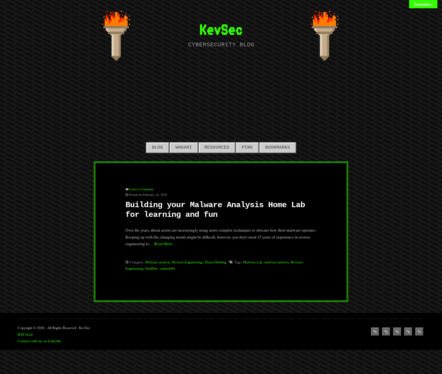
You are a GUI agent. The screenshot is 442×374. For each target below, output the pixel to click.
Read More (163, 243)
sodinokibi (167, 268)
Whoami (183, 147)
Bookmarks (277, 147)
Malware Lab (252, 261)
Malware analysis (157, 261)
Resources (216, 147)
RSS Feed (25, 334)
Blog (157, 147)
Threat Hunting (215, 261)
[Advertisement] (221, 104)
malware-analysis (276, 261)
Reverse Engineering (187, 261)
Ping (247, 147)
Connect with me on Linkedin (39, 340)
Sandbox (151, 268)
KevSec (221, 29)
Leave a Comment (141, 189)
